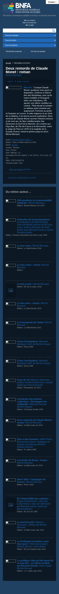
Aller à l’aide (29, 25)
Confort (52, 2)
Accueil (8, 63)
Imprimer (10, 81)
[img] (53, 30)
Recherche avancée (14, 51)
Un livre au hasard (38, 51)
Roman (15, 145)
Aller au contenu (29, 20)
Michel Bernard (13, 75)
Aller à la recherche (29, 22)
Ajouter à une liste (23, 81)
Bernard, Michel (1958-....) (22, 140)
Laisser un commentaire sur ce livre (22, 178)
